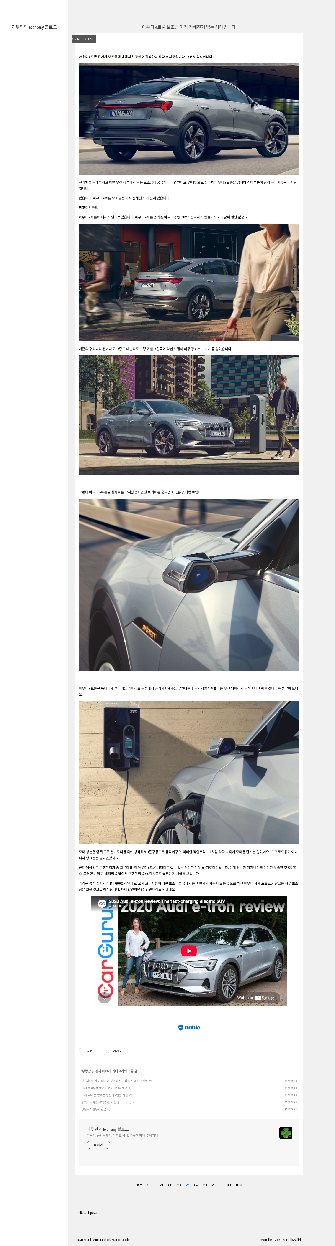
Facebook (105, 1239)
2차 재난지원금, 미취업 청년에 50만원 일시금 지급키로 (114, 1080)
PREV (139, 1185)
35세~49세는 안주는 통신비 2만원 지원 (104, 1095)
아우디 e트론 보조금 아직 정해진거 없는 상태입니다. (189, 27)
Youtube (116, 1239)
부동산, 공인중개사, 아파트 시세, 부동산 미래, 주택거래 (122, 1135)
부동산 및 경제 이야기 (96, 1071)
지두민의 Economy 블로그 (34, 27)
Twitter (95, 1239)
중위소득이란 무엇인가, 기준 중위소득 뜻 (106, 1102)
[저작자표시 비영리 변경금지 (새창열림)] (132, 1051)
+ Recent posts (87, 1213)
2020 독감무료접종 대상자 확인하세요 (104, 1087)
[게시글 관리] (102, 1051)
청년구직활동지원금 (93, 1109)
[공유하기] (96, 1051)
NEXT (239, 1185)
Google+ (125, 1239)
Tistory (276, 1239)
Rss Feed (81, 1239)
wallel (297, 1239)
